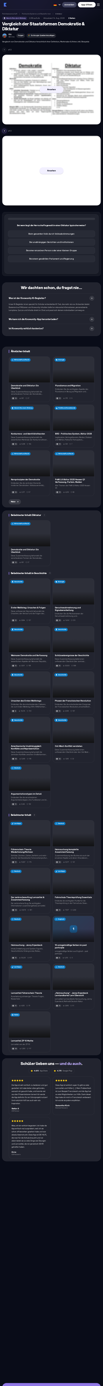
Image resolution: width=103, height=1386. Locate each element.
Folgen (20, 35)
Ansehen (51, 89)
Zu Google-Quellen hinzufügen (42, 35)
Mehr (13, 501)
